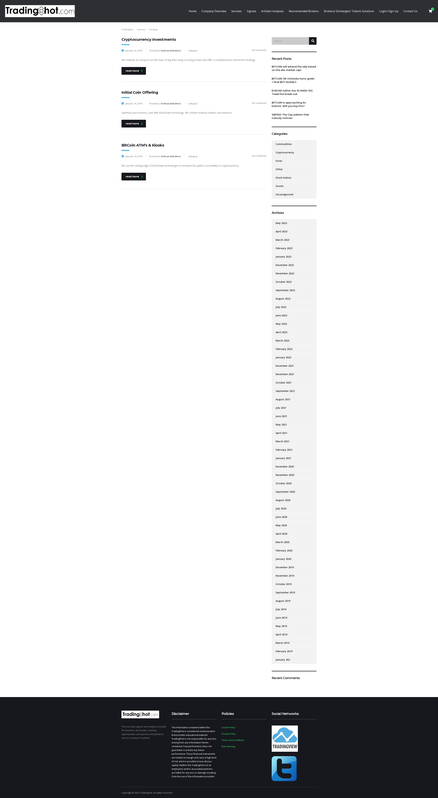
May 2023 (281, 223)
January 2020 (283, 559)
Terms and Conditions (233, 740)
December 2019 (285, 567)
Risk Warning (228, 746)
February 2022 (284, 349)
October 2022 (284, 281)
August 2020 (283, 500)
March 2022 (282, 340)
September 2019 (285, 592)
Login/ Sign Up (388, 11)
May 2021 (281, 424)
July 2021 (281, 407)
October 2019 (284, 584)
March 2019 (282, 642)
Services (236, 11)
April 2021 (281, 433)
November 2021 (285, 374)
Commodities (284, 144)
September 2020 (285, 491)
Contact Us (410, 11)
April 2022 (281, 332)
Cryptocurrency (285, 152)
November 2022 (285, 273)
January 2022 (283, 357)
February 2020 (284, 550)
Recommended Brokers (304, 11)
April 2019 (281, 634)
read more (132, 70)
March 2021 (282, 441)
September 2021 (285, 391)
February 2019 (284, 651)
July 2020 (281, 508)
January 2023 (283, 256)
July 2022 (281, 307)
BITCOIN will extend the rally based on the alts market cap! (294, 68)
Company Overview (214, 11)
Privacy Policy (229, 733)
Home (192, 11)
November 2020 (285, 475)
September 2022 (285, 290)
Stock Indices (283, 177)
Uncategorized (284, 194)
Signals (251, 11)
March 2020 (282, 542)
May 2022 (281, 323)
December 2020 (285, 466)
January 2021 (283, 458)
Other (279, 169)
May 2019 (281, 626)
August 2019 (283, 600)
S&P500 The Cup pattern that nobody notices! (290, 116)
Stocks (280, 186)
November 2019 (285, 575)
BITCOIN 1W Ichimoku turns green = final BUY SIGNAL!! (293, 80)
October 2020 (284, 483)
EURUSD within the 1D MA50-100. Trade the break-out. (292, 92)
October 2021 (284, 382)
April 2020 (281, 533)
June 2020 (281, 517)
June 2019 (281, 617)
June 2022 (281, 315)
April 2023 (281, 231)
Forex (279, 160)
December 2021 (285, 365)
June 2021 (281, 416)
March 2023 (282, 239)
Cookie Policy (228, 727)
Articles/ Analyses (272, 11)
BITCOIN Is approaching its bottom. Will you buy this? (289, 104)
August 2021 (283, 399)
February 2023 (284, 248)
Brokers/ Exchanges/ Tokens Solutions (349, 11)
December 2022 (285, 265)
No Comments (259, 50)
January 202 (283, 659)
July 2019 (281, 609)
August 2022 (283, 298)
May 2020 (281, 525)
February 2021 (284, 449)
